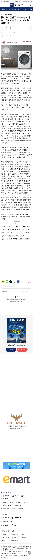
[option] (16, 421)
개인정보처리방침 (6, 505)
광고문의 (18, 502)
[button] (30, 1)
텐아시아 (13, 537)
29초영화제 (14, 540)
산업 (30, 9)
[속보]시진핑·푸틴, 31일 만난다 (13, 236)
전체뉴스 (4, 9)
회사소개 (3, 502)
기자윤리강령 (17, 505)
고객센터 (13, 508)
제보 (20, 1)
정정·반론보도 (5, 508)
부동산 (25, 9)
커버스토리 (12, 9)
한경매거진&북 (5, 1)
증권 (19, 9)
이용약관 (25, 502)
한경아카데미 (5, 537)
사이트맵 (20, 508)
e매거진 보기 (22, 349)
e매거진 (25, 1)
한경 (5, 496)
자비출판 (15, 1)
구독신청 (10, 349)
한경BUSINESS (8, 14)
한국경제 (3, 534)
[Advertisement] (16, 383)
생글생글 (24, 537)
